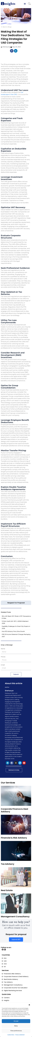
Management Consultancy (15, 916)
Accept (16, 1021)
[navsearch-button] (29, 3)
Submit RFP (16, 939)
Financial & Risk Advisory (14, 837)
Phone (3, 657)
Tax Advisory (7, 864)
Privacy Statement (20, 1034)
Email (3, 665)
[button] (29, 1005)
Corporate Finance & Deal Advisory (14, 810)
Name (3, 649)
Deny (16, 1026)
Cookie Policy (10, 1034)
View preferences (16, 1030)
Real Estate (7, 890)
